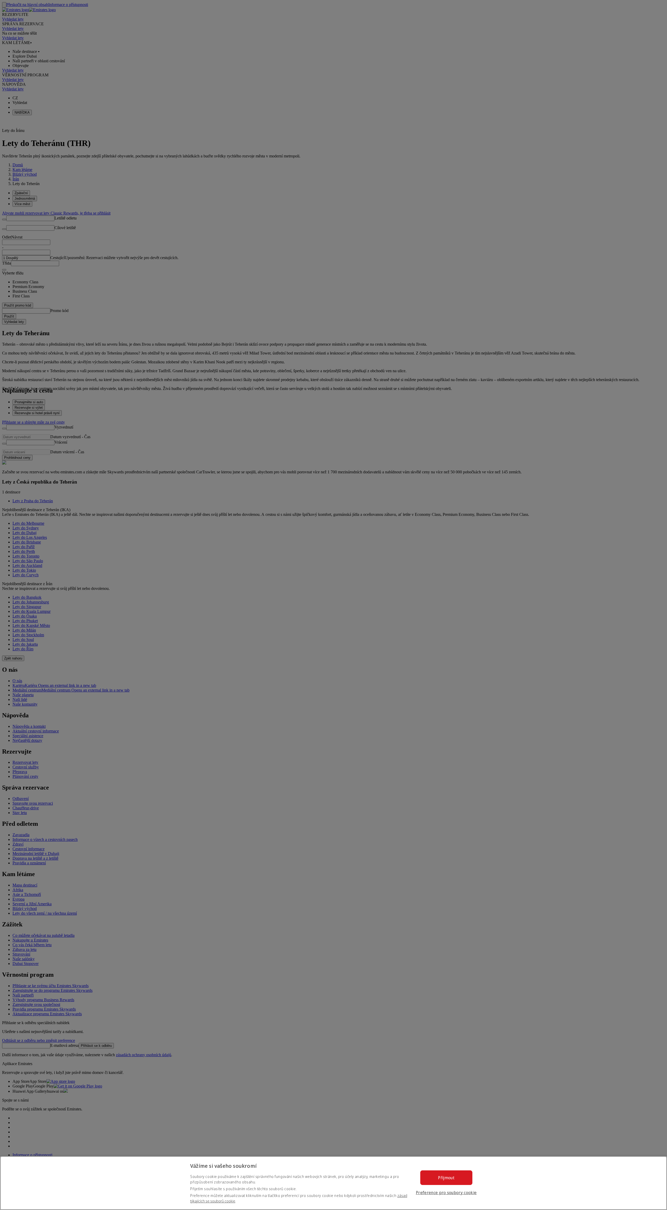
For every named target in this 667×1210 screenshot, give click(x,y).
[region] (333, 1183)
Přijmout (446, 1178)
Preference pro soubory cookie (446, 1192)
